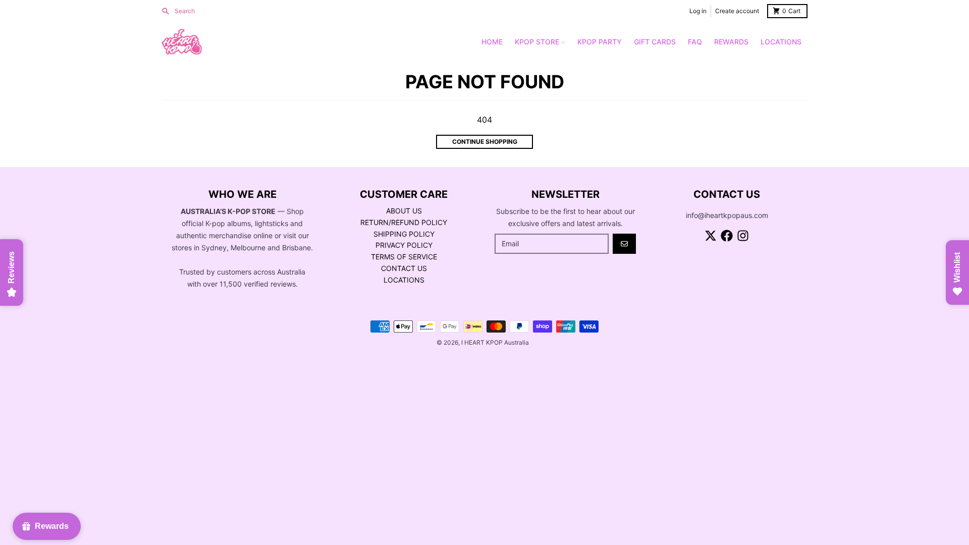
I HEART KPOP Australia (495, 342)
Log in (698, 11)
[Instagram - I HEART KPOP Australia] (743, 236)
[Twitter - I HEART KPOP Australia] (711, 236)
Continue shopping (484, 141)
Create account (737, 11)
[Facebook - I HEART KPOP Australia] (727, 236)
